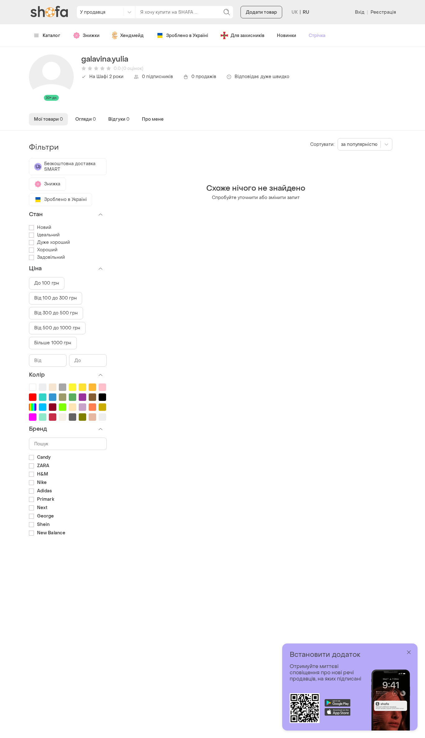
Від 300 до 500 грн (56, 313)
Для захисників (247, 36)
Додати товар (261, 12)
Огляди (85, 119)
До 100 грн (46, 283)
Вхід (359, 12)
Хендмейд (132, 36)
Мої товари (48, 119)
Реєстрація (383, 12)
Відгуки (118, 119)
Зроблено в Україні (187, 36)
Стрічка (317, 36)
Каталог (51, 36)
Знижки (91, 36)
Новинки (286, 36)
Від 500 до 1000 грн (57, 328)
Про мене (153, 119)
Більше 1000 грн (53, 343)
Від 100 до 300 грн (55, 298)
